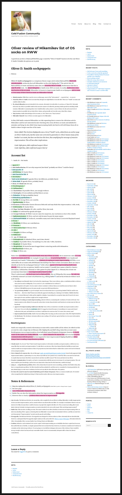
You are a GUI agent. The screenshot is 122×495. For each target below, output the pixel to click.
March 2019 (90, 194)
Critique (92, 326)
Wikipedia (91, 325)
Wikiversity (92, 328)
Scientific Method (92, 337)
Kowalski (91, 262)
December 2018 (91, 199)
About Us (87, 24)
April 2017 (89, 229)
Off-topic (89, 295)
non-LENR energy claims (94, 293)
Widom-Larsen (93, 291)
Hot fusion (90, 283)
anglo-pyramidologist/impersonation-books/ (53, 353)
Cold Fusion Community (25, 33)
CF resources (90, 278)
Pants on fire (92, 281)
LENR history (90, 286)
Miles (90, 267)
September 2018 (91, 205)
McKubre (91, 265)
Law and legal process (93, 284)
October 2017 (90, 219)
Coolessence (92, 300)
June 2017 (89, 226)
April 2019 (90, 192)
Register (15, 468)
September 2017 (91, 220)
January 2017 (90, 234)
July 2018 (89, 206)
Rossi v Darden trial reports (96, 333)
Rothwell (91, 271)
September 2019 (91, 185)
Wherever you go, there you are (95, 80)
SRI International (93, 321)
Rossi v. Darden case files (93, 354)
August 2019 (90, 187)
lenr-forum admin (95, 311)
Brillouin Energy (93, 298)
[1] (60, 82)
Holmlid (91, 260)
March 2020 (90, 184)
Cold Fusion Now (91, 369)
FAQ (99, 24)
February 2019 (91, 196)
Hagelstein (92, 258)
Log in (14, 470)
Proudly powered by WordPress (34, 487)
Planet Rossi (90, 330)
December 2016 (91, 236)
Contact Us (107, 24)
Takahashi (91, 276)
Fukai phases (92, 290)
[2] (26, 260)
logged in (23, 452)
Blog (94, 24)
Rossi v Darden (91, 331)
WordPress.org (17, 475)
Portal (73, 24)
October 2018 (90, 203)
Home (80, 24)
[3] (40, 264)
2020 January (105, 139)
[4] (52, 271)
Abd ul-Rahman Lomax (93, 250)
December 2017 (91, 215)
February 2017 (91, 232)
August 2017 (90, 222)
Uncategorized (91, 342)
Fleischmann (92, 257)
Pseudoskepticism (94, 338)
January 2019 (90, 198)
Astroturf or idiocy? (92, 85)
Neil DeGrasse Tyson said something (97, 71)
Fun (88, 279)
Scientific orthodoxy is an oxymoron (97, 81)
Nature (90, 314)
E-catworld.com (93, 302)
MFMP (90, 312)
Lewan (90, 264)
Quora (90, 318)
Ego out (91, 304)
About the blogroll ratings (93, 356)
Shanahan (91, 272)
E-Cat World (90, 373)
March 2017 (90, 231)
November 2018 (91, 201)
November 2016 (91, 238)
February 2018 (91, 212)
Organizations (91, 297)
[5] (55, 276)
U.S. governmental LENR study (95, 340)
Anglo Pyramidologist (93, 251)
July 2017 (89, 224)
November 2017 (91, 217)
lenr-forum (92, 309)
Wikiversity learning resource (95, 387)
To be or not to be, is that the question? (97, 73)
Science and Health (92, 335)
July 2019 (89, 189)
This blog (91, 323)
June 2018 (89, 208)
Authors (89, 255)
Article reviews (91, 253)
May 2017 (89, 227)
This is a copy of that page (62, 419)
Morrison (91, 269)
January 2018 (90, 213)
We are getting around (93, 78)
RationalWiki (92, 319)
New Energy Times (94, 316)
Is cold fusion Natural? (93, 83)
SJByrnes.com (91, 383)
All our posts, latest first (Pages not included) (98, 357)
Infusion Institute (93, 305)
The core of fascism (92, 87)
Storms (91, 274)
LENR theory (90, 288)
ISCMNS (91, 307)
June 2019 (89, 191)
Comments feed (17, 474)
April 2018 (90, 210)
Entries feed (16, 472)
